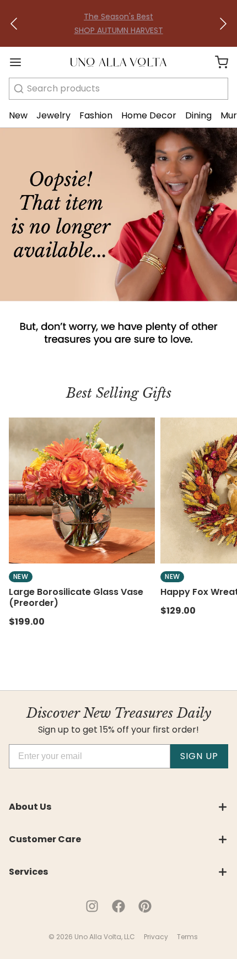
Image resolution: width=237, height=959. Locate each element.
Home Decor (148, 115)
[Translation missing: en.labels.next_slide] (222, 23)
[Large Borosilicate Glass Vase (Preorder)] (82, 491)
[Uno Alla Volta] (118, 62)
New (18, 115)
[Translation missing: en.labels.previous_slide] (14, 23)
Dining (198, 115)
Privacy (156, 936)
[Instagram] (92, 906)
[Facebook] (118, 906)
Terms (187, 936)
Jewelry (53, 115)
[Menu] (20, 62)
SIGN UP (199, 756)
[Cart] (217, 62)
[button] (14, 24)
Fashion (95, 115)
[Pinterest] (145, 906)
